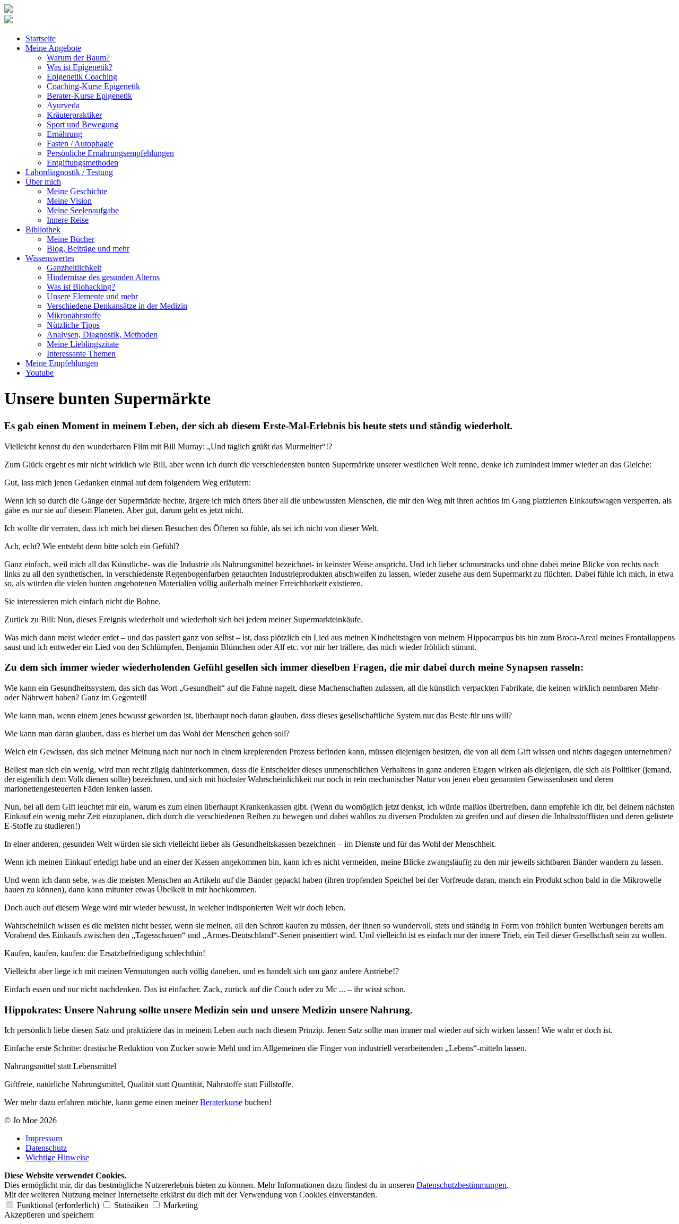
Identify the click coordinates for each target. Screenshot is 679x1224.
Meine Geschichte (77, 191)
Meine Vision (69, 200)
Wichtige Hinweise (57, 1157)
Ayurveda (63, 105)
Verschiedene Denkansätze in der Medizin (117, 305)
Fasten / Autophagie (80, 143)
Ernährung (64, 133)
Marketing (179, 1205)
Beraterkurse (221, 1102)
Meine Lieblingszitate (83, 344)
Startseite (40, 38)
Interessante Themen (81, 353)
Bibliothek (42, 229)
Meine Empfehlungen (61, 363)
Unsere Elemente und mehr (92, 296)
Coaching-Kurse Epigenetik (93, 86)
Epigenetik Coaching (82, 76)
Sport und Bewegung (82, 124)
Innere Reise (68, 219)
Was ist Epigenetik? (79, 67)
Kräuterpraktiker (74, 114)
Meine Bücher (70, 239)
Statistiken (131, 1205)
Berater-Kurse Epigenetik (89, 95)
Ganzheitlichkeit (74, 267)
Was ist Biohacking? (81, 286)
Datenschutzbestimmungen (461, 1185)
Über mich (43, 181)
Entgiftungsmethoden (82, 162)
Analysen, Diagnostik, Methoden (102, 334)
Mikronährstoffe (74, 315)
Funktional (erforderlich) (58, 1205)
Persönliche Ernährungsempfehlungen (110, 153)
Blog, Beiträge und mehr (88, 248)
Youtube (39, 372)
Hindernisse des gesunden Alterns (103, 277)
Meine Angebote (53, 48)
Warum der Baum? (78, 57)
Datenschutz (46, 1147)
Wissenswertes (49, 258)
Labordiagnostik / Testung (69, 172)
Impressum (43, 1138)
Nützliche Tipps (73, 324)
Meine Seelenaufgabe (83, 210)
